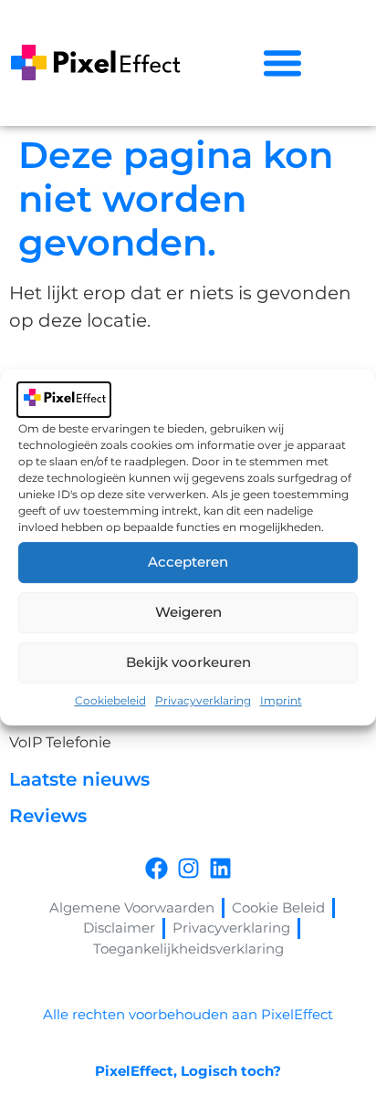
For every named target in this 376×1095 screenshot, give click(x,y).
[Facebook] (156, 868)
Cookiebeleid (110, 700)
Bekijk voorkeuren (188, 662)
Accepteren (188, 561)
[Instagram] (188, 868)
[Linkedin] (220, 868)
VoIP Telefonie (60, 742)
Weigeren (188, 611)
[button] (282, 63)
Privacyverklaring (203, 700)
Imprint (281, 700)
